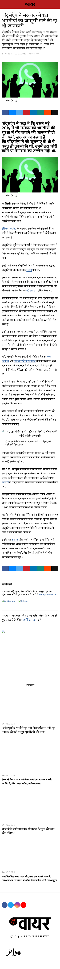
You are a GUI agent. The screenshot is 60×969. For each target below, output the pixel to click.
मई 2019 (30, 291)
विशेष (38, 53)
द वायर (15, 540)
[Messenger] (12, 112)
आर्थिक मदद (29, 620)
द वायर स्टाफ (7, 53)
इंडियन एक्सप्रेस (9, 229)
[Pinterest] (26, 112)
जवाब (29, 270)
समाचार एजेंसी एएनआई (25, 361)
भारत (31, 53)
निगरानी (5, 482)
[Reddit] (47, 112)
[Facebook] (5, 112)
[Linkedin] (33, 112)
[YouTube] (23, 905)
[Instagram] (17, 905)
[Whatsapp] (40, 112)
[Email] (54, 112)
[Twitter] (19, 112)
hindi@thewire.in (47, 595)
